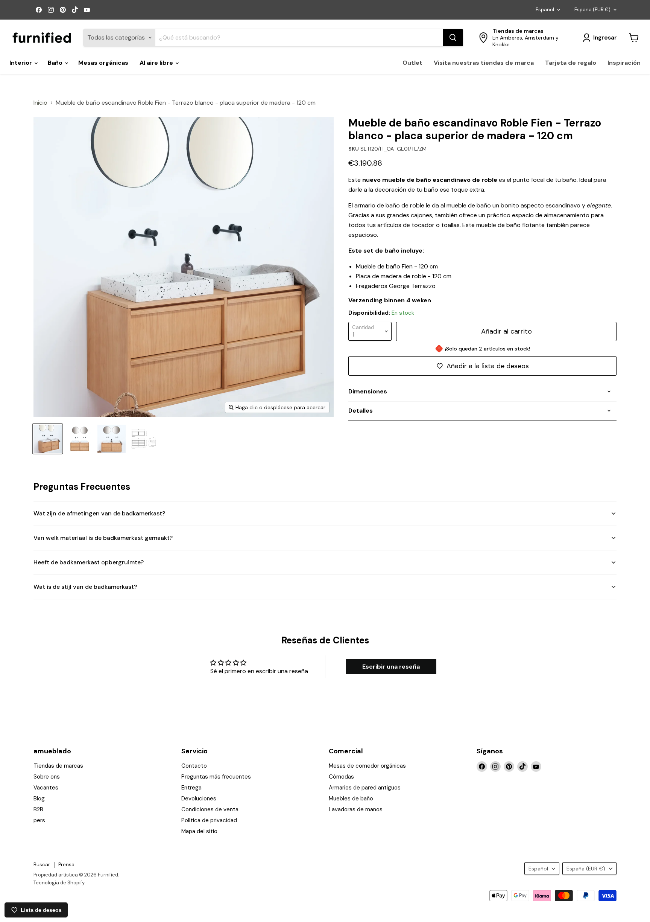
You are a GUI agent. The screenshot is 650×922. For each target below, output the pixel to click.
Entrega (191, 787)
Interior (21, 63)
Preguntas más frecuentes (216, 776)
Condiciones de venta (209, 809)
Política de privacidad (209, 820)
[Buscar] (453, 37)
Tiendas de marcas (58, 766)
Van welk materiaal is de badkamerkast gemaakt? (103, 538)
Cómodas (341, 776)
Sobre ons (46, 776)
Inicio (40, 102)
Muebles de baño (351, 798)
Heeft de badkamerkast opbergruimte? (88, 562)
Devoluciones (198, 798)
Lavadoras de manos (356, 809)
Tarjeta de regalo (570, 63)
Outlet (412, 63)
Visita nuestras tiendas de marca (484, 63)
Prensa (66, 864)
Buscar (41, 864)
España (592, 9)
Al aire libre (157, 63)
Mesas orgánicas (103, 63)
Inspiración (624, 63)
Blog (39, 798)
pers (39, 820)
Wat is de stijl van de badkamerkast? (85, 587)
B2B (38, 809)
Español (545, 9)
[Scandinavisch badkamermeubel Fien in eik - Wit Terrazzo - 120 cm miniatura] (111, 439)
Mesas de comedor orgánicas (367, 766)
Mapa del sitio (199, 831)
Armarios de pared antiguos (365, 787)
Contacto (194, 766)
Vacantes (45, 787)
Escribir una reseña (391, 667)
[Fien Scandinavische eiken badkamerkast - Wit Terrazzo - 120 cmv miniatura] (79, 439)
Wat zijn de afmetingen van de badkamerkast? (99, 513)
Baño (56, 63)
